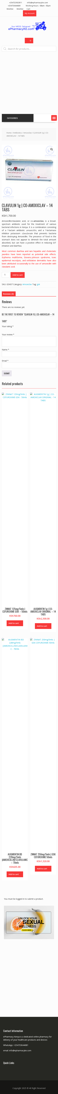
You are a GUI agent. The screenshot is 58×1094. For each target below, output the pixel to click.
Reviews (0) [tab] (8, 294)
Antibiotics (17, 132)
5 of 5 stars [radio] (19, 329)
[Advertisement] (29, 83)
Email (5, 360)
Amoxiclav (27, 132)
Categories (12, 118)
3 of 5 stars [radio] (11, 329)
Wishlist (10, 9)
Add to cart (18, 275)
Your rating (8, 326)
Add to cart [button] (14, 623)
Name (5, 349)
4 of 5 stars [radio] (15, 329)
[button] (54, 118)
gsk (38, 284)
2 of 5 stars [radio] (7, 329)
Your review (8, 334)
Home (9, 132)
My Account (29, 13)
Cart (28, 9)
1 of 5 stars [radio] (3, 329)
